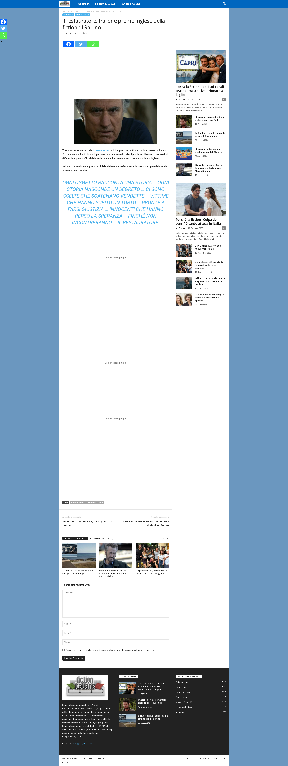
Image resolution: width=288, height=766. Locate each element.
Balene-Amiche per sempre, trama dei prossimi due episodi (209, 297)
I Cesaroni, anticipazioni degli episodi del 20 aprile (209, 150)
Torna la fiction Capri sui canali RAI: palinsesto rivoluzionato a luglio (200, 91)
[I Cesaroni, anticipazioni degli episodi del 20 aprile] (184, 153)
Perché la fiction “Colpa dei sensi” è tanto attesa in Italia (198, 221)
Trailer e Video (82, 15)
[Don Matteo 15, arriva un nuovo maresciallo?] (184, 250)
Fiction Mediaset (106, 3)
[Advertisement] (116, 72)
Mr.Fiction (181, 99)
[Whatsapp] (93, 44)
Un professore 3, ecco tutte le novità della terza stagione (151, 572)
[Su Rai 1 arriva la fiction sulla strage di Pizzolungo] (79, 555)
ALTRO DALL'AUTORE (100, 538)
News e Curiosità (184, 702)
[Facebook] (68, 44)
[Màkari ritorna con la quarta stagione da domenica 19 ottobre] (184, 283)
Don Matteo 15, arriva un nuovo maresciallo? (208, 247)
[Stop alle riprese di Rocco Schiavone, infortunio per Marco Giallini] (115, 555)
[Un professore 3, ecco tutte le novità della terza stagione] (152, 555)
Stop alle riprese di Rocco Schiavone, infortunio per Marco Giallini (112, 573)
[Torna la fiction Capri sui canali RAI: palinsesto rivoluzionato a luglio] (201, 66)
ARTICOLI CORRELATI (75, 538)
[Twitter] (81, 44)
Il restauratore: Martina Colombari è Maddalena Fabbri (146, 523)
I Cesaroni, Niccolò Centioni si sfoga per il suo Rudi (209, 118)
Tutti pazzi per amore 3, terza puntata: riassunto (87, 523)
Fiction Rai (83, 3)
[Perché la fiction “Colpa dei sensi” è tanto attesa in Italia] (201, 199)
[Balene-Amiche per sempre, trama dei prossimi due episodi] (184, 299)
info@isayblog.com (83, 743)
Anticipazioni (131, 3)
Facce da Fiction (184, 707)
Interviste (180, 712)
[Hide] (1, 41)
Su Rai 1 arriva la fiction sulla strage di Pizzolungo (77, 572)
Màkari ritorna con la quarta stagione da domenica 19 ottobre (210, 281)
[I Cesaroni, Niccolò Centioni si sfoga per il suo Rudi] (184, 121)
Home (64, 11)
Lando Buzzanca (95, 502)
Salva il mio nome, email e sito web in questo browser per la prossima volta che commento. (110, 650)
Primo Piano (182, 697)
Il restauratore (78, 502)
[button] (224, 4)
